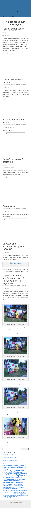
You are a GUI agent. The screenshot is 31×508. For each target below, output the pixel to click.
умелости (16, 495)
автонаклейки (6, 472)
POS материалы (14, 465)
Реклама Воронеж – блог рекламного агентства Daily (12, 9)
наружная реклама (10, 479)
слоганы (11, 493)
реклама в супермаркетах (17, 487)
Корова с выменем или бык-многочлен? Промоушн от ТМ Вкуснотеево (13, 279)
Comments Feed (19, 504)
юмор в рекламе (10, 497)
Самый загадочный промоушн (12, 160)
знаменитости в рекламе (9, 476)
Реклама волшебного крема (8, 458)
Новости (5, 470)
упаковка (22, 495)
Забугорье (6, 469)
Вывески (22, 467)
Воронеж (14, 467)
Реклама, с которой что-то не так (9, 460)
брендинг (22, 472)
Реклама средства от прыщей (9, 457)
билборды (15, 472)
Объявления (14, 470)
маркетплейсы (16, 477)
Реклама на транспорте (20, 30)
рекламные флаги (6, 493)
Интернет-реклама (15, 469)
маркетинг (14, 33)
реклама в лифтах (14, 485)
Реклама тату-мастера (7, 454)
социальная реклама (20, 494)
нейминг (22, 479)
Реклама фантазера (13, 28)
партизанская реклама (11, 482)
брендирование (8, 474)
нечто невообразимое (11, 481)
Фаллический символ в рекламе (9, 455)
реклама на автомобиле (11, 489)
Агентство (11, 16)
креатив (6, 167)
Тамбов (22, 470)
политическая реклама (10, 484)
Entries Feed (11, 504)
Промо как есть (10, 206)
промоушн (19, 33)
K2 (21, 502)
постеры (20, 484)
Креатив (17, 251)
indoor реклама (8, 33)
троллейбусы (10, 495)
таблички (4, 495)
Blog (4, 16)
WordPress (16, 502)
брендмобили (21, 474)
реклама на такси (15, 490)
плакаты (22, 482)
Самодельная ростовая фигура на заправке (13, 246)
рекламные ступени (19, 492)
